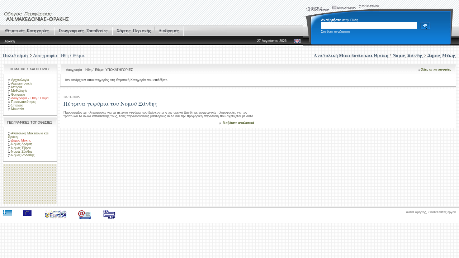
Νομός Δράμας (21, 144)
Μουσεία (17, 109)
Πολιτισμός (16, 55)
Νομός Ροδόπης (22, 155)
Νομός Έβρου (21, 148)
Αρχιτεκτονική (21, 83)
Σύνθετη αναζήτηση (335, 31)
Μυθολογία (19, 90)
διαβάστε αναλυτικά (238, 123)
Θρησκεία (18, 94)
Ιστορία (16, 87)
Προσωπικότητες (23, 102)
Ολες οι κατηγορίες (436, 69)
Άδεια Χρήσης (416, 212)
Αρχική (9, 41)
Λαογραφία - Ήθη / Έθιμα (59, 55)
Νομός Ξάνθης (21, 151)
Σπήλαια (17, 105)
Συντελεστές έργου (442, 212)
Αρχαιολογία (20, 80)
